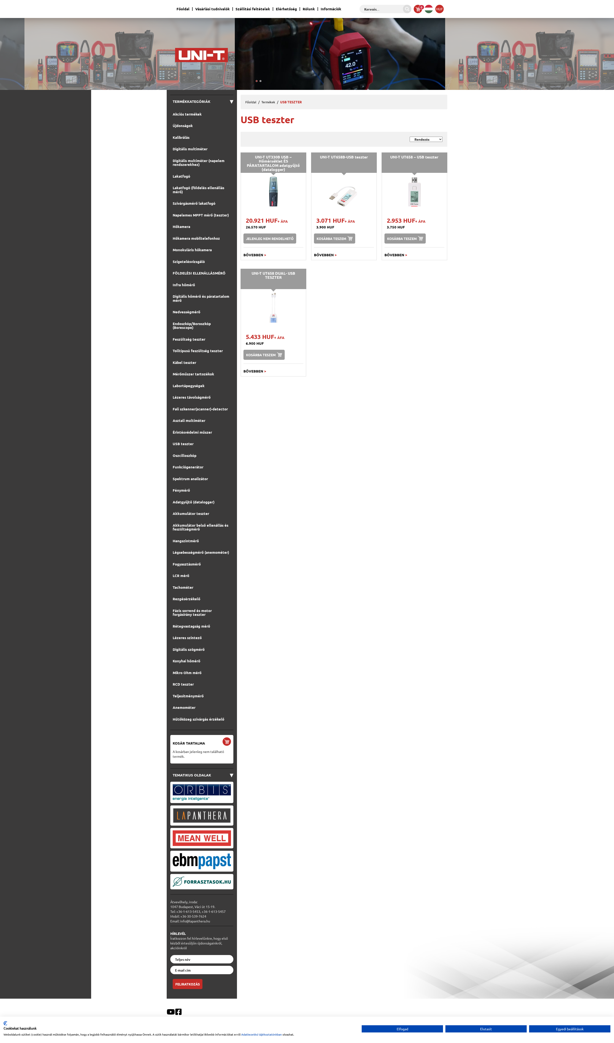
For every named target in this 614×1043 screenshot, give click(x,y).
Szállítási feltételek (253, 9)
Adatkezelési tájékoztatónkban (261, 1034)
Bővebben (254, 254)
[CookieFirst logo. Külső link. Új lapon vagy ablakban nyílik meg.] (5, 1023)
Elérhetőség (286, 9)
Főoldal (183, 9)
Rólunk (309, 9)
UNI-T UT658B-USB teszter (344, 156)
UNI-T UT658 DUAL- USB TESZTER (273, 275)
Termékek (268, 102)
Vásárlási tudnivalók (212, 9)
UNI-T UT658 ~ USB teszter (414, 156)
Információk (331, 9)
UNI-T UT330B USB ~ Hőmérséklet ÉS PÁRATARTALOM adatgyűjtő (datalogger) (273, 163)
